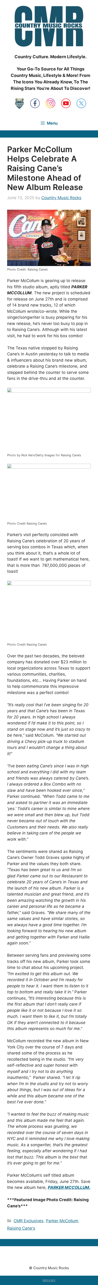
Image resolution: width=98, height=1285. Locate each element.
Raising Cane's (21, 1228)
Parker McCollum (62, 1220)
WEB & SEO (49, 1280)
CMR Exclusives (29, 1220)
